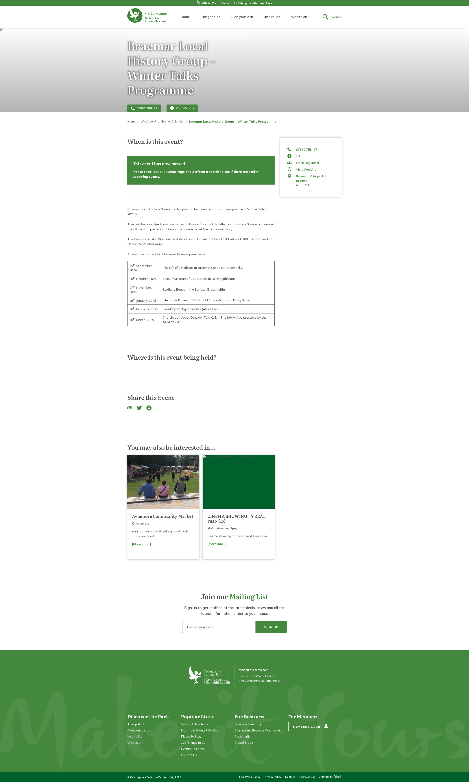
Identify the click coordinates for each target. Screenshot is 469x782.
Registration (243, 736)
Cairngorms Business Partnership (258, 730)
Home (185, 17)
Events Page (175, 172)
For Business (249, 716)
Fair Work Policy (249, 777)
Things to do (211, 17)
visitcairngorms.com (253, 670)
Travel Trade (243, 742)
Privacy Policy (272, 777)
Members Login (307, 726)
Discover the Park (148, 716)
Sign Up (271, 627)
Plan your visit (242, 17)
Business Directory (248, 724)
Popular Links (197, 716)
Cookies (290, 777)
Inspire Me (272, 17)
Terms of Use (307, 777)
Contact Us (189, 755)
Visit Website (185, 108)
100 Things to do (193, 742)
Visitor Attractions (194, 724)
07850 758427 (146, 108)
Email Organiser (308, 163)
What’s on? (300, 17)
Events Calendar (172, 121)
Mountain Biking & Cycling (199, 730)
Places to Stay (191, 736)
